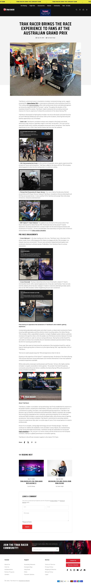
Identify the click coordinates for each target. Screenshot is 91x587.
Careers (7, 574)
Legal (46, 574)
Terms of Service (50, 564)
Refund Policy (49, 572)
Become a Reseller (73, 565)
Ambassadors (9, 569)
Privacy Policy (53, 500)
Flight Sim (32, 5)
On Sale (68, 5)
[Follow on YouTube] (77, 570)
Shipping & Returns (50, 569)
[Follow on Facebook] (67, 570)
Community (57, 5)
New (63, 5)
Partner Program (9, 572)
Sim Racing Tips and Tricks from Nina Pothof (59, 482)
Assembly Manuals (29, 564)
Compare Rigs (28, 567)
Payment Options (29, 574)
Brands (49, 5)
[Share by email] (35, 442)
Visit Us (7, 567)
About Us (7, 564)
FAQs (25, 572)
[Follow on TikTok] (81, 570)
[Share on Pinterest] (31, 442)
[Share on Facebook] (24, 442)
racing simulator (34, 105)
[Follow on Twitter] (70, 570)
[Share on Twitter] (28, 442)
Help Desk (27, 569)
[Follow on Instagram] (74, 570)
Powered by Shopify (24, 580)
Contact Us (73, 560)
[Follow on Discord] (84, 570)
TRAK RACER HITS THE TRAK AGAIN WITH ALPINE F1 (31, 482)
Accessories (41, 5)
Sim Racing (24, 5)
